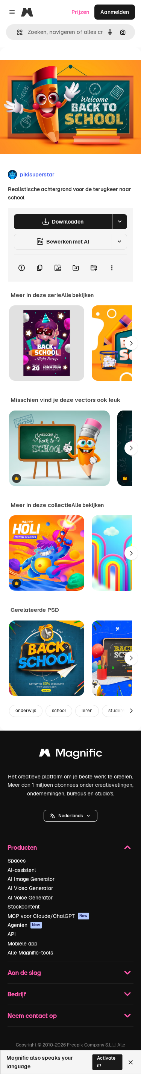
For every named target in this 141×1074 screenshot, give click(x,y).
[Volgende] (131, 343)
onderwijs (25, 711)
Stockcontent (23, 906)
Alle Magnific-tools (30, 952)
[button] (70, 816)
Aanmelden (114, 12)
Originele (49, 64)
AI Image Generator (31, 879)
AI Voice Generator (30, 897)
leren (87, 711)
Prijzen (80, 12)
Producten (22, 847)
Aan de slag (24, 972)
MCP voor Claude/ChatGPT (48, 916)
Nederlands (70, 816)
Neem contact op (32, 1015)
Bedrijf (17, 994)
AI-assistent (22, 870)
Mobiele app (22, 943)
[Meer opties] (111, 268)
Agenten (24, 925)
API (12, 934)
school (59, 711)
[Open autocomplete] (16, 32)
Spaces (17, 860)
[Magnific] (70, 754)
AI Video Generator (30, 888)
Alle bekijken (77, 295)
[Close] (131, 1062)
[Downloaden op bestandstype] (119, 221)
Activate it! (106, 1061)
